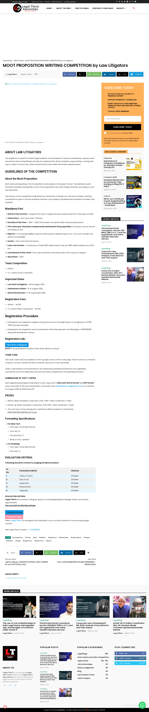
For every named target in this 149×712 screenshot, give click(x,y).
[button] (134, 8)
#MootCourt (39, 541)
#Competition (17, 537)
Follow (142, 658)
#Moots (49, 541)
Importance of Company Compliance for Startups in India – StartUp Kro (114, 164)
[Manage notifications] (5, 707)
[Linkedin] (122, 1)
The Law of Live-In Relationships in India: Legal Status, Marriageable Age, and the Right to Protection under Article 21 (19, 626)
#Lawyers (9, 541)
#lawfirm (42, 537)
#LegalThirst (27, 541)
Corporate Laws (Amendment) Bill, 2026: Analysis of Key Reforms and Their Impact (112, 254)
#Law (35, 537)
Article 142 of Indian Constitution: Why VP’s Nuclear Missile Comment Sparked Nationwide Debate (113, 275)
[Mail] (124, 1)
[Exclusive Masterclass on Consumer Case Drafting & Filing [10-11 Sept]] (134, 182)
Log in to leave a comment (16, 578)
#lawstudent (63, 537)
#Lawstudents (76, 537)
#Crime (28, 537)
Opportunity (7, 60)
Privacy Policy (128, 133)
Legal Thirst (12, 74)
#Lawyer (87, 537)
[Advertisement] (74, 33)
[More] (88, 552)
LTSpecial (108, 158)
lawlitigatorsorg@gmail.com (69, 386)
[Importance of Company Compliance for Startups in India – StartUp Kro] (134, 163)
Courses (107, 196)
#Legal (17, 541)
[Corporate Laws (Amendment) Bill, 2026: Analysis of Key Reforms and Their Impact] (135, 255)
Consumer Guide (110, 177)
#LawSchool (52, 537)
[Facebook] (116, 1)
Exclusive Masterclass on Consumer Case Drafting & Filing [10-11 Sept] (114, 183)
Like (143, 653)
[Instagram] (119, 1)
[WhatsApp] (132, 1)
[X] (130, 1)
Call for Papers (18, 60)
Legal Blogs (106, 225)
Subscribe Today (122, 127)
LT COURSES (34, 529)
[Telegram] (127, 1)
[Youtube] (135, 1)
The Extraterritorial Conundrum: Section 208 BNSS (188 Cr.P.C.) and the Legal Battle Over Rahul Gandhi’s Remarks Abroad (113, 233)
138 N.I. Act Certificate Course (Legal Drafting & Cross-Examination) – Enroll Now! (114, 202)
